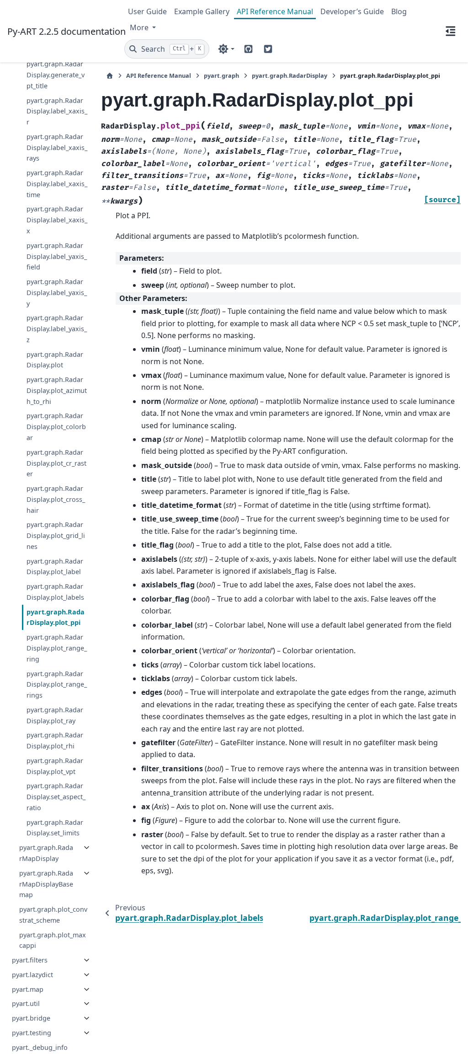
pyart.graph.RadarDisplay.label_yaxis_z (57, 328)
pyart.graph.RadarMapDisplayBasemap (46, 884)
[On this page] (451, 31)
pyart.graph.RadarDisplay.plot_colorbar (56, 426)
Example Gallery (201, 11)
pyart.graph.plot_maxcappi (52, 940)
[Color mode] (226, 49)
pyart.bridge (31, 1018)
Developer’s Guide (352, 11)
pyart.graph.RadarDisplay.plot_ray (55, 715)
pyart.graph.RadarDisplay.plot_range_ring (57, 648)
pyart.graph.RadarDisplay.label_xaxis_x (57, 219)
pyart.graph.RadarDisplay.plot (55, 360)
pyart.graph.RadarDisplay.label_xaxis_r (57, 111)
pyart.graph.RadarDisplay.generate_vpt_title (56, 74)
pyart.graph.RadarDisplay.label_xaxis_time (57, 183)
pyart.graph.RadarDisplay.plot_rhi (55, 740)
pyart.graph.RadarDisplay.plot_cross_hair (56, 499)
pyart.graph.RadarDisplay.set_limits (55, 828)
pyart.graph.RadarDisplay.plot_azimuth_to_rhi (57, 390)
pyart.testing (31, 1032)
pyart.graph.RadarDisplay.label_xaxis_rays (57, 147)
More (140, 27)
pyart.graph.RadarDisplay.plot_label (55, 566)
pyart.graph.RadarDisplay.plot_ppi (56, 617)
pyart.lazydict (32, 974)
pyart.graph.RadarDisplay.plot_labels (55, 592)
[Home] (109, 76)
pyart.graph (221, 75)
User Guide (147, 11)
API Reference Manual (275, 11)
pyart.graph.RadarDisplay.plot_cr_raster (56, 463)
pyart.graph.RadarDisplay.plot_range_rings (57, 684)
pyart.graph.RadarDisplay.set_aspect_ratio (56, 796)
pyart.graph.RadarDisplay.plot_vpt (55, 766)
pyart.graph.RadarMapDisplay (46, 853)
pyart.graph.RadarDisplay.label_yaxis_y (57, 292)
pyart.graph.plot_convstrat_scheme (53, 915)
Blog (399, 11)
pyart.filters (30, 960)
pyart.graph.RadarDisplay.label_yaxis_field (57, 256)
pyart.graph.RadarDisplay (289, 75)
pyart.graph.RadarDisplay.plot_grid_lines (56, 535)
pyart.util (26, 1003)
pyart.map (27, 989)
